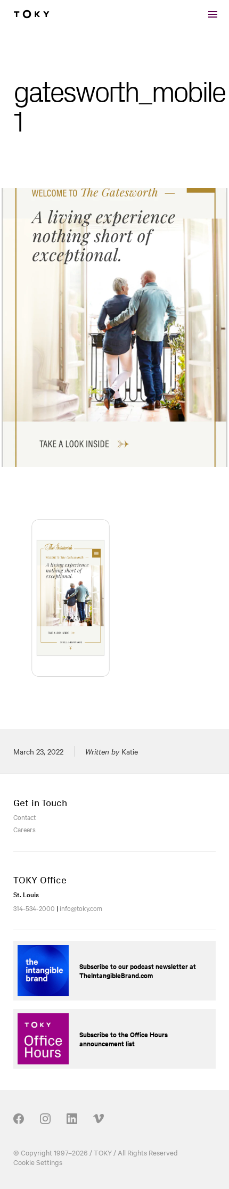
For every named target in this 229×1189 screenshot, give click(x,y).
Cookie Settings (37, 1162)
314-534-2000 (34, 908)
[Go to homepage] (31, 14)
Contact (24, 817)
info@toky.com (81, 908)
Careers (24, 829)
